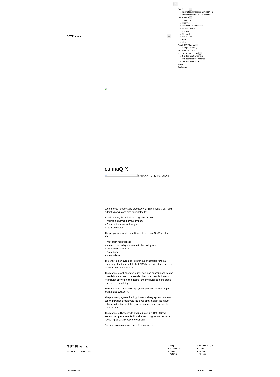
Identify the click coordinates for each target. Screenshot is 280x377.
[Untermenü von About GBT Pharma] (196, 45)
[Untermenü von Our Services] (190, 9)
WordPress (209, 370)
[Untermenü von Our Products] (190, 18)
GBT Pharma (74, 36)
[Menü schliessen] (175, 4)
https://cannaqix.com (143, 325)
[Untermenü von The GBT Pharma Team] (199, 53)
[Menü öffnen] (169, 36)
